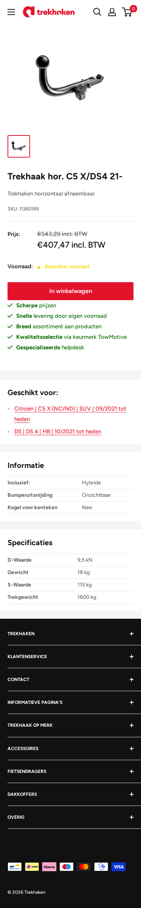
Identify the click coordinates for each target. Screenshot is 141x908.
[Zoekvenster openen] (97, 12)
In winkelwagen (70, 291)
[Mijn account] (112, 12)
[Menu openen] (11, 12)
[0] (127, 12)
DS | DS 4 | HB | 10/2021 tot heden (57, 431)
